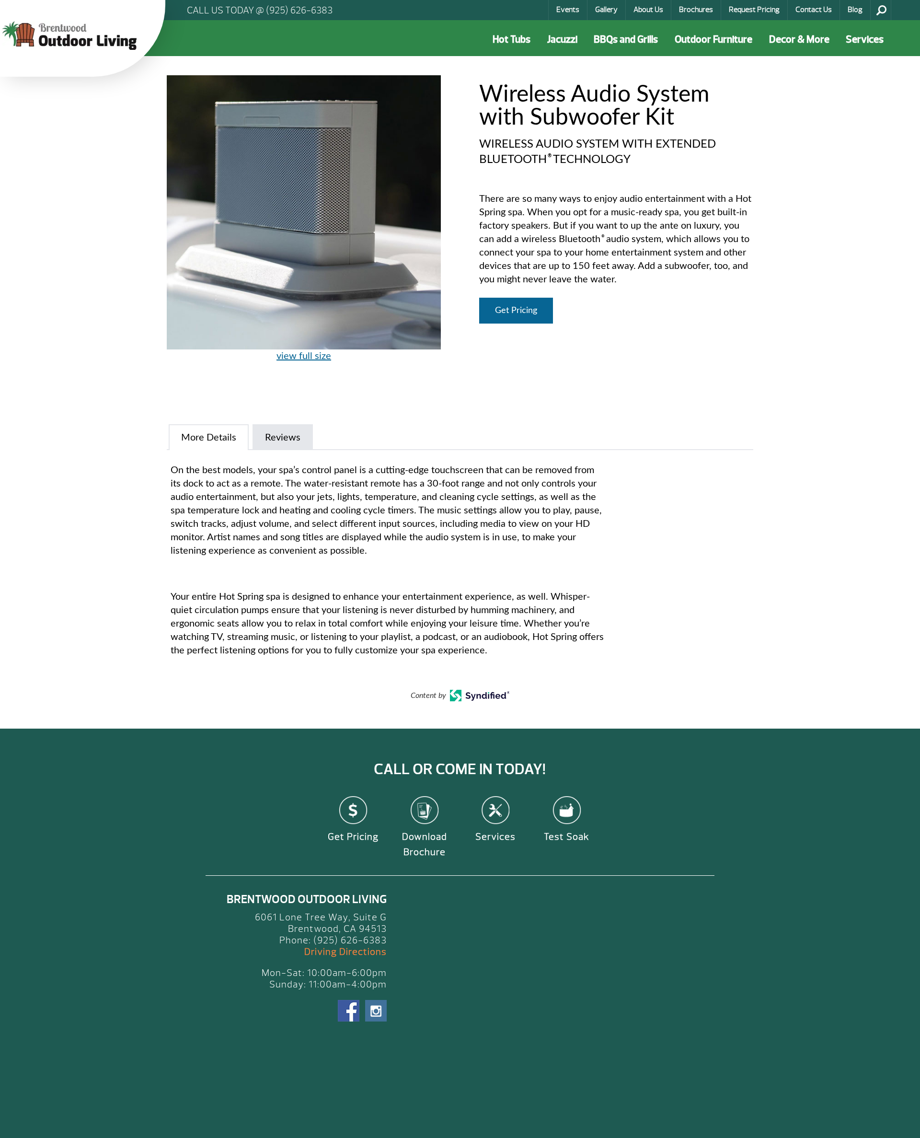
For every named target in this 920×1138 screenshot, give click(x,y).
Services (865, 39)
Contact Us (813, 9)
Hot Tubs (511, 39)
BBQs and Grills (626, 39)
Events (567, 9)
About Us (648, 9)
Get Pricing (516, 310)
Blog (855, 9)
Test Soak (566, 837)
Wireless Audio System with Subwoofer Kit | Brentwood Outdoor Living (72, 35)
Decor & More (799, 39)
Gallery (606, 9)
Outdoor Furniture (713, 39)
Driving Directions (345, 952)
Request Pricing (754, 9)
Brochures (696, 9)
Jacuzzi (562, 39)
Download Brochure (424, 844)
